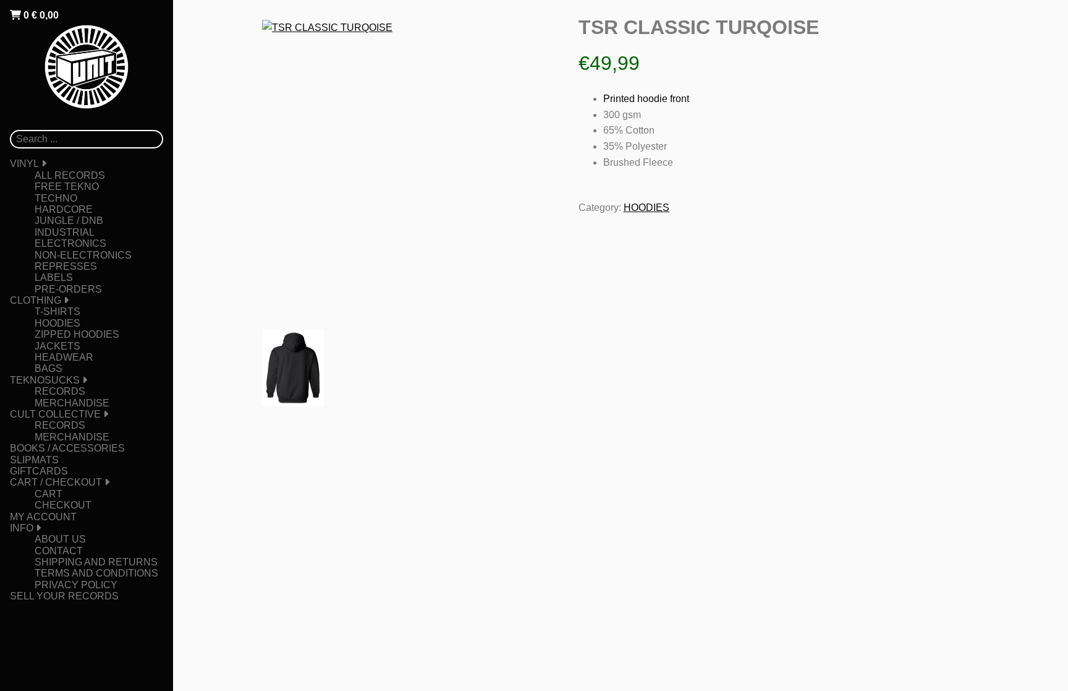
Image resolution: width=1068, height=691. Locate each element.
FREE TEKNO (67, 186)
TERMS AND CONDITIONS (96, 573)
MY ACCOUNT (43, 517)
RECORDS (60, 391)
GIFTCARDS (39, 471)
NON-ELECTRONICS (83, 255)
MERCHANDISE (72, 403)
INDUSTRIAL (65, 232)
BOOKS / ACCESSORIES (67, 448)
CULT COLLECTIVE (55, 414)
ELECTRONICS (70, 243)
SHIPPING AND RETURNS (96, 562)
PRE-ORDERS (68, 289)
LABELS (54, 277)
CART (48, 494)
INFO (21, 528)
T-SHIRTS (57, 311)
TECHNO (56, 198)
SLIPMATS (34, 460)
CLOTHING (35, 300)
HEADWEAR (64, 357)
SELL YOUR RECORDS (64, 596)
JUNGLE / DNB (69, 220)
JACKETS (57, 346)
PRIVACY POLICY (76, 585)
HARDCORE (64, 209)
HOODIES (57, 323)
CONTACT (59, 551)
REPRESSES (66, 266)
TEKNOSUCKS (45, 380)
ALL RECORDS (70, 175)
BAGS (48, 368)
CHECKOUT (63, 505)
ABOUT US (60, 539)
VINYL (24, 163)
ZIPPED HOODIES (77, 334)
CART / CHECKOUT (56, 482)
